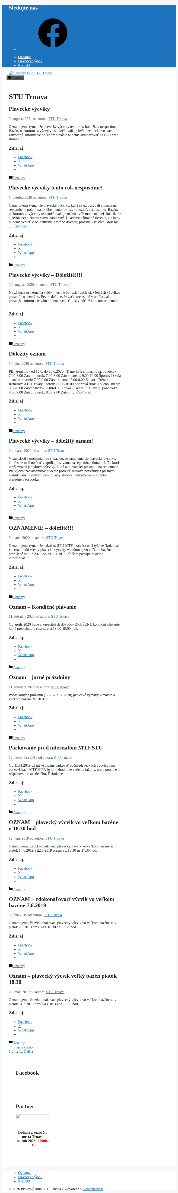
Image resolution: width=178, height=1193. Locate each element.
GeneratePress (93, 1189)
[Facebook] (53, 49)
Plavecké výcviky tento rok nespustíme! (56, 188)
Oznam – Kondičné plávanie (42, 607)
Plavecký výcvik (30, 61)
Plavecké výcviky (29, 109)
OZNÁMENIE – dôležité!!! (41, 528)
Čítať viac (20, 226)
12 (21, 1051)
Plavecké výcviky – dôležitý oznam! (51, 441)
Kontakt (24, 65)
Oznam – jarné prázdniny (39, 677)
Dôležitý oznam (27, 354)
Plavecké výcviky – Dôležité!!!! (45, 275)
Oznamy (24, 57)
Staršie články (23, 1047)
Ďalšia (31, 1051)
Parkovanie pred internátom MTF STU (55, 748)
